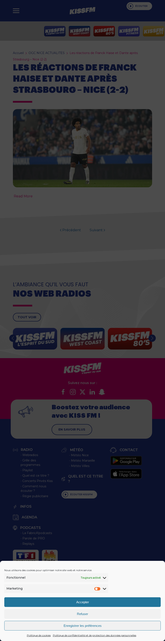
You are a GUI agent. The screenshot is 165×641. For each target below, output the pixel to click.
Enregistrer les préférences (83, 625)
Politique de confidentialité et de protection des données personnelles (94, 635)
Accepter (82, 602)
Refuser (82, 614)
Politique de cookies (39, 635)
